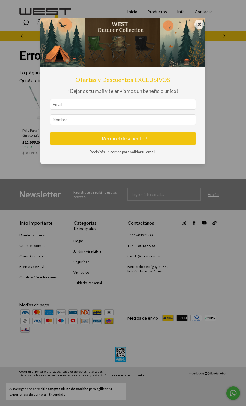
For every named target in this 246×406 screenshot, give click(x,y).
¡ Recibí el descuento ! (123, 138)
